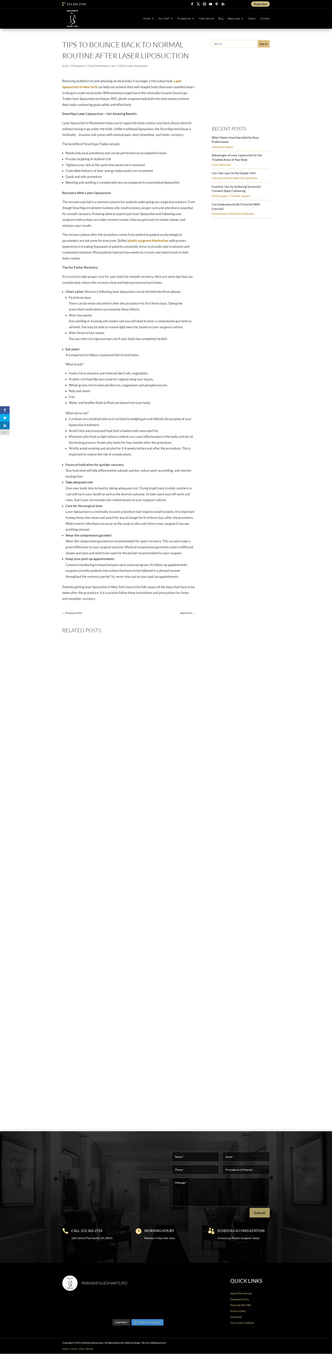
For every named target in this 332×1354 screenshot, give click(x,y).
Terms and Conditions (242, 1322)
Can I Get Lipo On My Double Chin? (234, 173)
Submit (260, 1212)
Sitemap (89, 1348)
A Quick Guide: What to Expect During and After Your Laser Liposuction (115, 1096)
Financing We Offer (240, 1305)
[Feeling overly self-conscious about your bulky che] (80, 1305)
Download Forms (239, 1299)
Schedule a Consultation (241, 1230)
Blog (220, 18)
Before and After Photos (238, 112)
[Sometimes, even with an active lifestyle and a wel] (195, 1305)
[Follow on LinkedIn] (223, 4)
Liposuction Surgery (222, 146)
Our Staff (163, 18)
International (206, 18)
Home (146, 18)
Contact (265, 18)
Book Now (260, 4)
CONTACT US (308, 1349)
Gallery (252, 18)
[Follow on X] (198, 4)
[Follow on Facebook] (192, 4)
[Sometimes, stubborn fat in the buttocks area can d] (157, 1305)
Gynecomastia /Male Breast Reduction (233, 213)
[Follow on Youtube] (211, 4)
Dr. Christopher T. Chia (79, 65)
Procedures (184, 18)
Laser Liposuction (137, 65)
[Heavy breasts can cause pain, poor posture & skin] (119, 1305)
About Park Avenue (241, 1293)
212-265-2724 (76, 4)
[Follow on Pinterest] (217, 4)
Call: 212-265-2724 (86, 1230)
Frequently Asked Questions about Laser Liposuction (102, 938)
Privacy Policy (238, 1311)
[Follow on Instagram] (204, 4)
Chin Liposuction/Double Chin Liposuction (234, 178)
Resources (234, 18)
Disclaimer (236, 1317)
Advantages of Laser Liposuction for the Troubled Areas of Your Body (113, 780)
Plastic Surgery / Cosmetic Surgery (231, 196)
